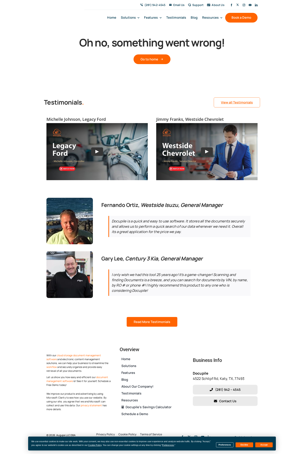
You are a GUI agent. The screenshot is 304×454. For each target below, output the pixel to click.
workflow (51, 367)
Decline (244, 445)
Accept (264, 445)
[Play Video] (97, 151)
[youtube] (250, 5)
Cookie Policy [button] (95, 445)
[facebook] (231, 5)
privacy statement (91, 405)
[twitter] (237, 5)
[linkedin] (256, 5)
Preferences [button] (168, 445)
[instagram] (244, 5)
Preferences (224, 445)
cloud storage (64, 355)
